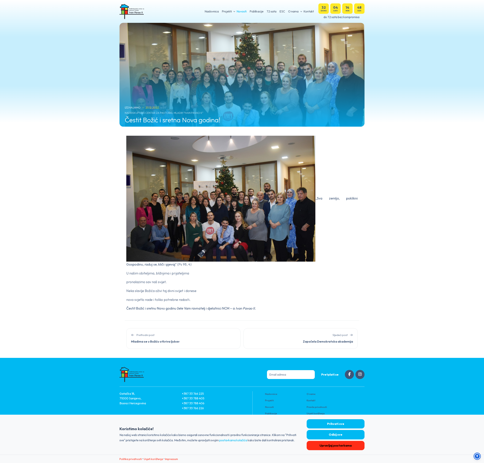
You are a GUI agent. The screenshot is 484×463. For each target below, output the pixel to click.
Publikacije (257, 11)
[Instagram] (360, 374)
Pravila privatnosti (317, 406)
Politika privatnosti (130, 459)
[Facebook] (349, 374)
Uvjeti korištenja (316, 413)
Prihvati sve (335, 424)
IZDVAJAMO (133, 107)
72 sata (271, 11)
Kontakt (308, 11)
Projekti (227, 11)
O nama (293, 11)
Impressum (171, 459)
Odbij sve (335, 434)
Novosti (242, 11)
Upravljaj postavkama (336, 445)
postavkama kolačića (233, 440)
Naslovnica (212, 11)
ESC (282, 11)
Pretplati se (330, 374)
